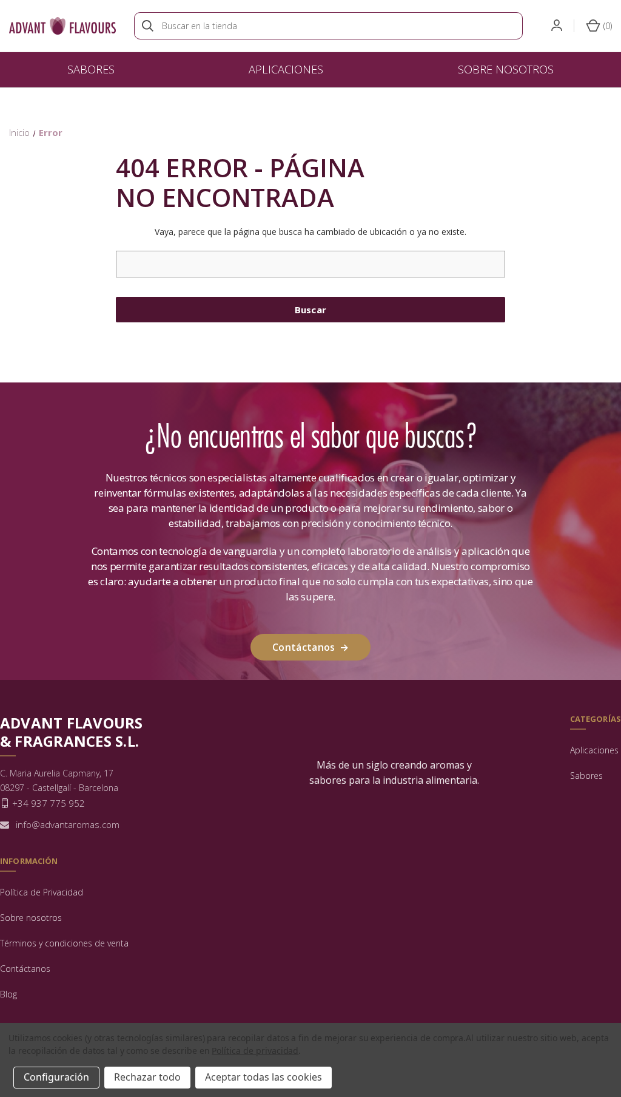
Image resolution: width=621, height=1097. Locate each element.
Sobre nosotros (506, 69)
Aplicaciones (286, 69)
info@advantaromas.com (67, 824)
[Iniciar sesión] (556, 25)
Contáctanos (310, 647)
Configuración (56, 1077)
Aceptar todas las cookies (263, 1077)
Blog (8, 994)
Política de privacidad (255, 1050)
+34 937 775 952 (48, 803)
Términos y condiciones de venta (64, 943)
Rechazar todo (147, 1077)
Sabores (91, 69)
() (606, 26)
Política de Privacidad (41, 892)
